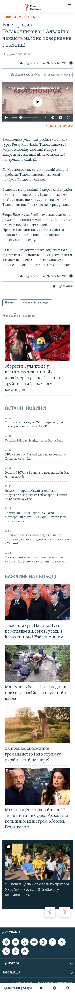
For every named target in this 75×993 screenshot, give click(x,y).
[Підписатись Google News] (15, 942)
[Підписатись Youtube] (34, 942)
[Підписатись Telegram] (62, 942)
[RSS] (6, 951)
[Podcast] (15, 951)
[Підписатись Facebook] (6, 942)
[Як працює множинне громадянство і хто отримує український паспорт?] (37, 725)
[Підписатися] (25, 951)
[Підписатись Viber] (52, 942)
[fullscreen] (69, 118)
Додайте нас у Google (18, 988)
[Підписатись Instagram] (43, 942)
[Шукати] (68, 988)
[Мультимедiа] (42, 988)
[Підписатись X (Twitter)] (25, 942)
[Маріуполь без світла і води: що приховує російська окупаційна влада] (37, 663)
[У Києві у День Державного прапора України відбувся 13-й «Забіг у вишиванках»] (37, 862)
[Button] (29, 63)
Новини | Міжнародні (21, 17)
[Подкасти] (55, 988)
